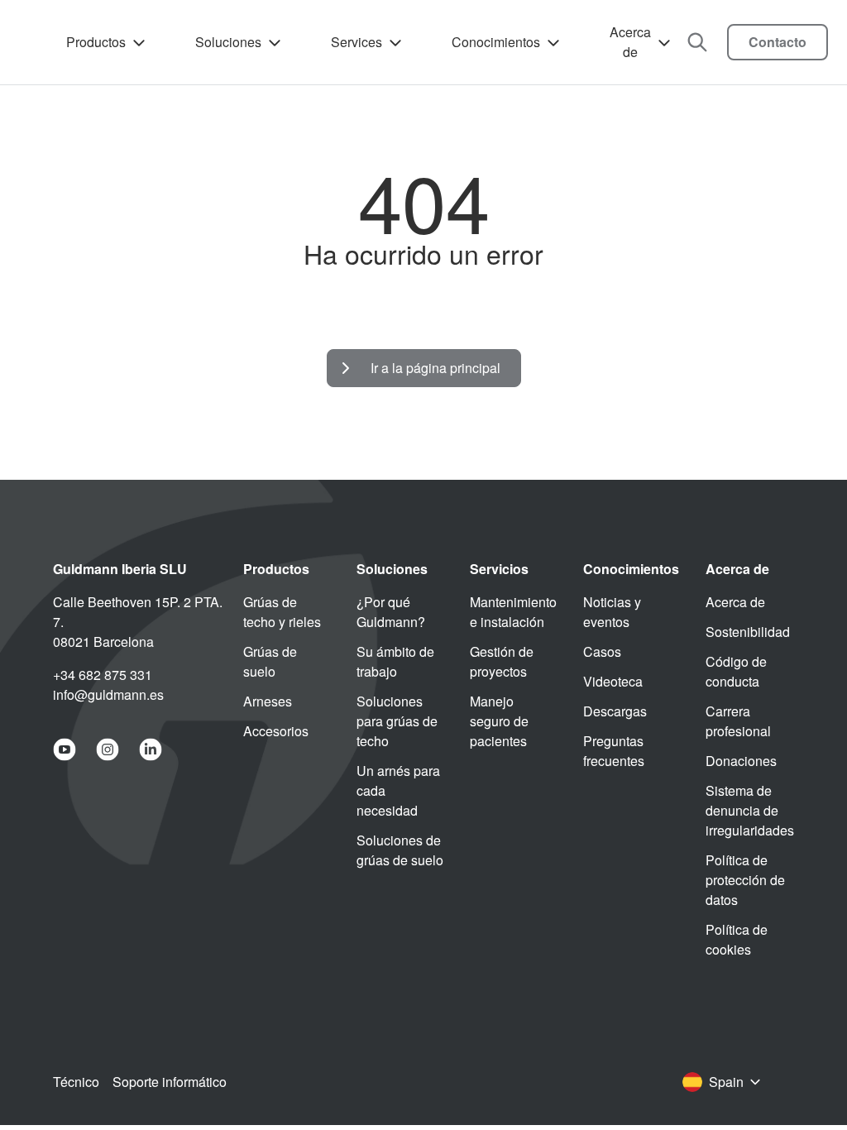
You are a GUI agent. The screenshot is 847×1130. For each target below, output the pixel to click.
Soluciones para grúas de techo (397, 721)
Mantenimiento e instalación (513, 611)
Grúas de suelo (270, 661)
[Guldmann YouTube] (64, 749)
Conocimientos (496, 41)
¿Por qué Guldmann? (391, 611)
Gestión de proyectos (502, 661)
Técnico (76, 1081)
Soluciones (228, 41)
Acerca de (630, 41)
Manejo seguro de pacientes (499, 721)
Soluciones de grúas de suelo (400, 850)
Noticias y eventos (612, 611)
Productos (96, 41)
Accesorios (276, 730)
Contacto (777, 41)
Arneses (267, 701)
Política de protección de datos (745, 879)
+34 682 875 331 (102, 674)
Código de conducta (736, 671)
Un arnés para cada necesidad (398, 790)
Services (356, 41)
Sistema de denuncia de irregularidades (750, 810)
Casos (602, 651)
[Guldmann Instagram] (107, 749)
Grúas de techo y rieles (282, 611)
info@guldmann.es (108, 694)
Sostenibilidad (748, 631)
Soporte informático (169, 1081)
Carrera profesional (738, 720)
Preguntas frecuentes (613, 750)
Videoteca (613, 681)
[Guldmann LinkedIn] (150, 749)
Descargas (615, 711)
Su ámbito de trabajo (395, 661)
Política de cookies (737, 939)
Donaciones (741, 760)
